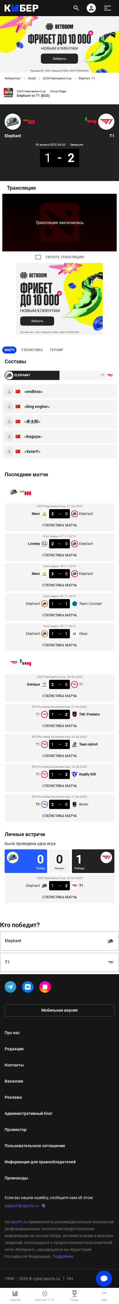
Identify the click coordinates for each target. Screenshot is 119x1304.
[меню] (107, 8)
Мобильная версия (59, 1010)
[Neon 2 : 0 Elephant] (29, 122)
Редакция (14, 1049)
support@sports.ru (22, 1205)
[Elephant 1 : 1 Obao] (24, 120)
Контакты (14, 1065)
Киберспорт (13, 78)
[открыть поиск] (76, 8)
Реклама (13, 1097)
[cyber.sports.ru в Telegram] (11, 988)
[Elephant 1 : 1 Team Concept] (26, 120)
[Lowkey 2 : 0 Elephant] (31, 122)
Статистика (32, 350)
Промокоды (16, 1178)
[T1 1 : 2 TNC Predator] (93, 121)
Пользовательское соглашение (35, 1145)
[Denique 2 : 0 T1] (95, 122)
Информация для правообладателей (40, 1162)
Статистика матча (59, 525)
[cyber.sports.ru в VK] (29, 988)
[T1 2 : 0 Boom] (86, 119)
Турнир (56, 350)
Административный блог (29, 1113)
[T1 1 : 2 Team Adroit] (91, 121)
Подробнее (63, 1256)
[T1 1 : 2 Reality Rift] (88, 121)
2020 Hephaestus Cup (57, 78)
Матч (9, 350)
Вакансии (14, 1081)
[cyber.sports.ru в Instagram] (46, 988)
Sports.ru (19, 1222)
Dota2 (32, 78)
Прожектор (16, 1129)
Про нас (12, 1032)
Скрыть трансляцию (65, 257)
